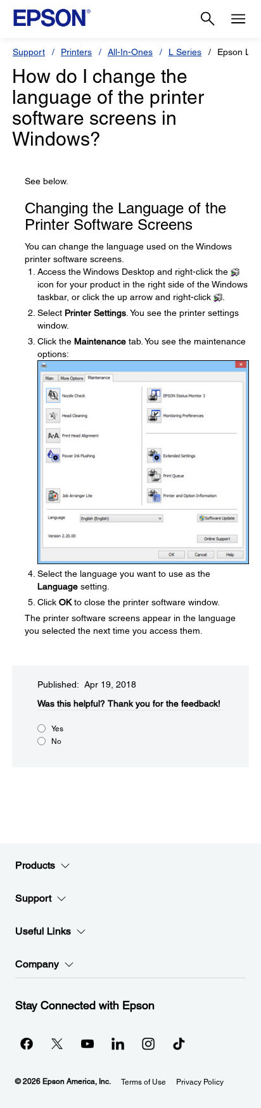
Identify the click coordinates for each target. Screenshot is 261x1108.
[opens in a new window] (178, 1043)
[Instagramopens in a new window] (148, 1043)
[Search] (208, 19)
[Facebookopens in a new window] (26, 1043)
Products (35, 865)
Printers (76, 52)
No (56, 741)
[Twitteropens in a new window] (57, 1043)
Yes (57, 728)
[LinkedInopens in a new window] (117, 1043)
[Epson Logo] (52, 17)
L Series (185, 52)
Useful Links (43, 931)
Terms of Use (143, 1082)
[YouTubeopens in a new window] (87, 1043)
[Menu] (238, 19)
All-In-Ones (130, 52)
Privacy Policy (200, 1082)
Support (29, 52)
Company (37, 964)
